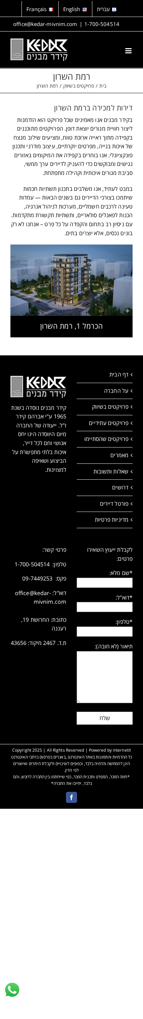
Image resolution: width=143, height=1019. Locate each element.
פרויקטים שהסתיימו (106, 439)
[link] (12, 990)
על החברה (116, 391)
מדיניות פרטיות (111, 519)
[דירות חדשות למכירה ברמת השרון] (71, 247)
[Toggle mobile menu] (129, 50)
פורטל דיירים (114, 503)
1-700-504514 (101, 23)
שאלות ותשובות (110, 471)
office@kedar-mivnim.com (45, 23)
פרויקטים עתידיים (108, 423)
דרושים (120, 487)
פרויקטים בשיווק (110, 406)
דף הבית (118, 374)
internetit (122, 750)
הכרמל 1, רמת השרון (71, 326)
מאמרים (119, 455)
